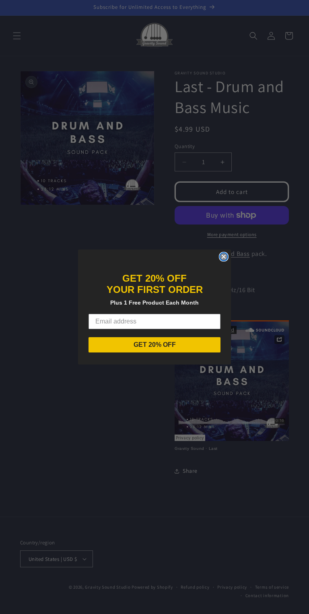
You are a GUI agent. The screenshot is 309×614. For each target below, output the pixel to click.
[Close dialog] (224, 257)
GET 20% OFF (155, 344)
